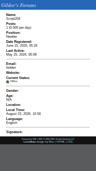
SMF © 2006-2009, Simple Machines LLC (56, 139)
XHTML (60, 141)
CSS (70, 141)
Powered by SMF (29, 139)
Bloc (51, 141)
